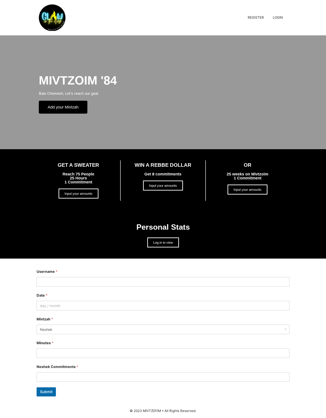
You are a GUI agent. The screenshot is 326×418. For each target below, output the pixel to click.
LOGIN (278, 17)
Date (42, 295)
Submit (46, 392)
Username (47, 271)
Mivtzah (45, 319)
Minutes (45, 343)
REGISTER (256, 17)
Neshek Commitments (57, 367)
